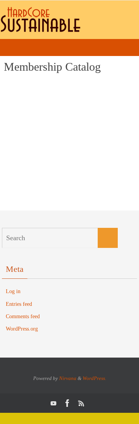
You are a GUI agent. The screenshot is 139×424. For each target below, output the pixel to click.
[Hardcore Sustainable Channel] (54, 403)
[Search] (108, 238)
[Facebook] (68, 403)
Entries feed (19, 304)
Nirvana (67, 378)
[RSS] (81, 403)
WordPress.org (22, 329)
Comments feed (23, 316)
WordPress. (94, 378)
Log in (13, 291)
